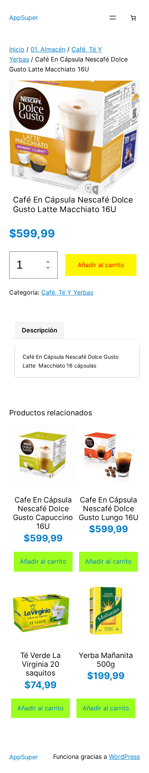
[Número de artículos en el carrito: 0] (133, 17)
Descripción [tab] (39, 330)
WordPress (124, 756)
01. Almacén (48, 49)
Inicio (16, 49)
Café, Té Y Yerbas (67, 292)
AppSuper (23, 17)
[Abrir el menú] (112, 17)
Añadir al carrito (101, 265)
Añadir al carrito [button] (43, 561)
